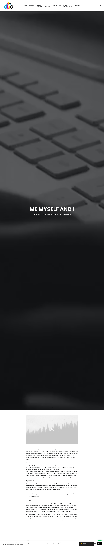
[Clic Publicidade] (8, 5)
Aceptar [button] (99, 543)
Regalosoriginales (40, 6)
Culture (47, 214)
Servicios (31, 5)
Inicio (25, 5)
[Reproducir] (27, 442)
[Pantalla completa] (76, 442)
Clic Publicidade (66, 214)
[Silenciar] (75, 442)
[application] (52, 429)
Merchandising (57, 5)
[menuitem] (25, 5)
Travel (56, 214)
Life (32, 529)
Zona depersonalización (67, 6)
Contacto (77, 5)
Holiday (28, 529)
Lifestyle (51, 214)
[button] (101, 5)
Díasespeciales (48, 6)
